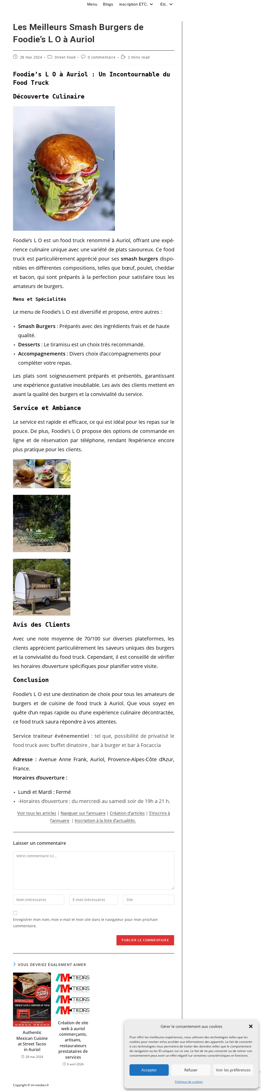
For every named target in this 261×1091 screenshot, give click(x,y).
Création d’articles (127, 813)
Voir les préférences (233, 1069)
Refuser (191, 1069)
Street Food (65, 57)
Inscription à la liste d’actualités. (105, 820)
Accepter (149, 1069)
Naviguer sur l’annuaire (83, 813)
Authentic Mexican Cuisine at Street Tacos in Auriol (32, 1041)
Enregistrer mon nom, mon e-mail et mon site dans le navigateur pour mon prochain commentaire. (85, 922)
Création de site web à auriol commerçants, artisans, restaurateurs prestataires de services (73, 1040)
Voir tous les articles (36, 813)
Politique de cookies (189, 1082)
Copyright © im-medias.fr (31, 1085)
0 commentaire (101, 57)
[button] (250, 1026)
